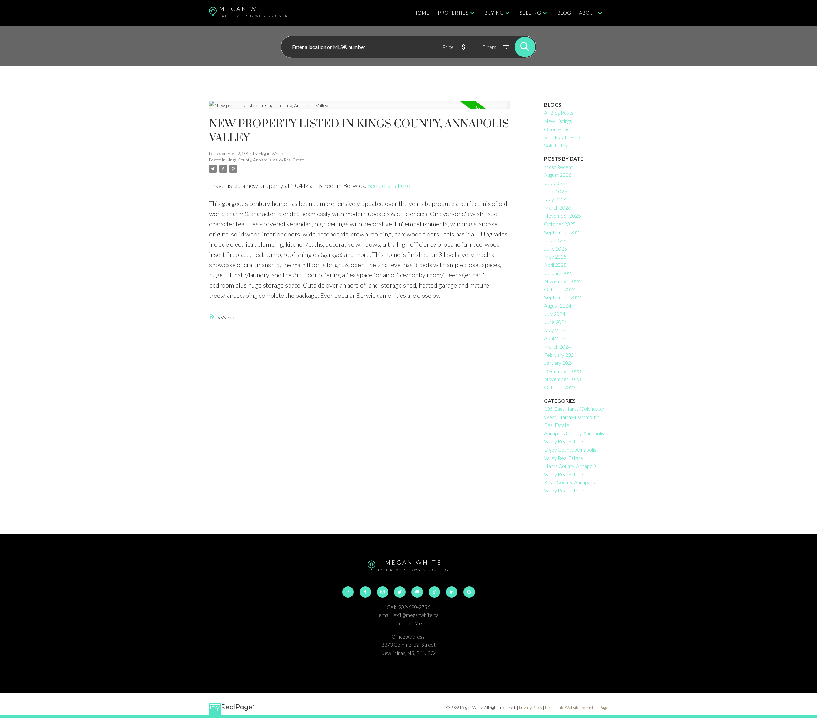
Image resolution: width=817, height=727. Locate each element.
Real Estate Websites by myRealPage (576, 707)
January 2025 (559, 273)
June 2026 (555, 191)
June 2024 (555, 322)
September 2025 (563, 232)
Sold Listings (557, 145)
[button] (348, 592)
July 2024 (554, 314)
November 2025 (562, 216)
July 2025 (554, 240)
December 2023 (562, 371)
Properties (453, 13)
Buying (494, 13)
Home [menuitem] (421, 13)
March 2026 (557, 208)
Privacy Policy (530, 707)
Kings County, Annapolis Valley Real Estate (266, 159)
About (587, 13)
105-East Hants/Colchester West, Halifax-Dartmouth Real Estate (574, 417)
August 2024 (557, 306)
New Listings (558, 121)
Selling (530, 13)
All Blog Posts (558, 112)
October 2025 (560, 224)
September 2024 (563, 297)
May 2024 (555, 330)
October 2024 (560, 289)
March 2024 (557, 346)
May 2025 (555, 256)
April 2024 (555, 338)
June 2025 (555, 248)
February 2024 (560, 355)
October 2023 (560, 387)
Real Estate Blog (562, 137)
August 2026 (557, 175)
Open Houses (559, 129)
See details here (389, 185)
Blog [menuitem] (564, 13)
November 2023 (562, 379)
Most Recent (558, 167)
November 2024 (562, 281)
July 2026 (554, 183)
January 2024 (559, 363)
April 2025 (555, 265)
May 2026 (555, 199)
